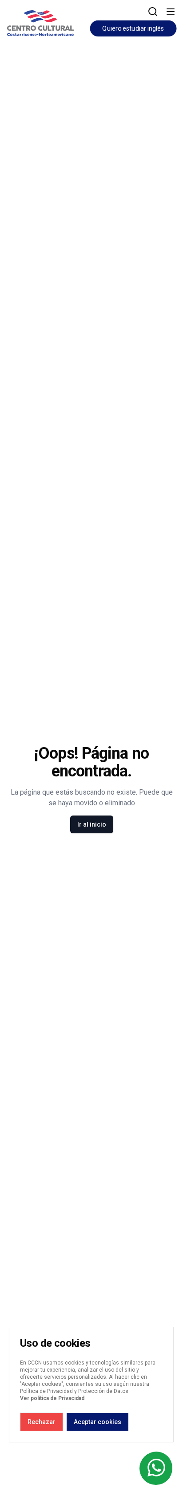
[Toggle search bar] (152, 11)
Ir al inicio (91, 824)
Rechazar (42, 1421)
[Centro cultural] (40, 21)
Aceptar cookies (97, 1421)
